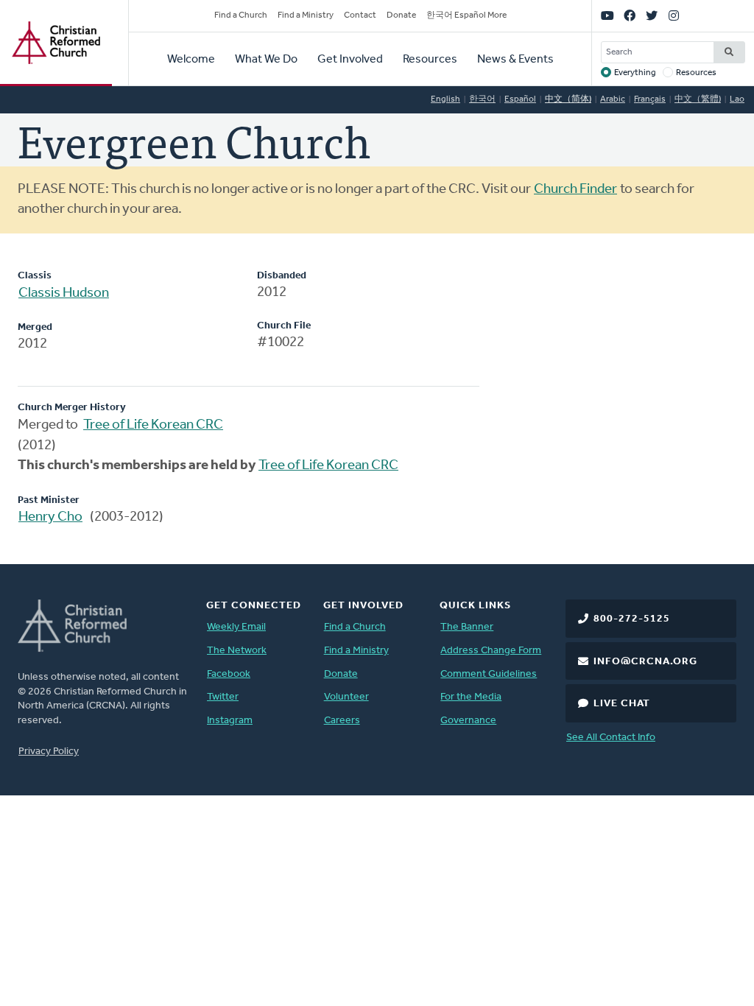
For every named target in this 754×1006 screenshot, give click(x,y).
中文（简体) (568, 99)
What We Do (266, 60)
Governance (468, 720)
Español (520, 99)
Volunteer (346, 697)
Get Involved (350, 60)
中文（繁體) (697, 99)
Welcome (191, 60)
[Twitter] (651, 16)
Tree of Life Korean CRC (153, 425)
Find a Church (240, 15)
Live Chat (621, 703)
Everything (635, 72)
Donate (401, 15)
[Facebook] (629, 16)
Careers (342, 720)
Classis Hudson (63, 293)
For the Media (470, 697)
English (445, 99)
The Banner (466, 627)
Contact (360, 15)
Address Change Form (490, 650)
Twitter (223, 697)
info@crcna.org (645, 661)
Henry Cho (50, 517)
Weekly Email (236, 627)
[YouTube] (607, 16)
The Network (237, 650)
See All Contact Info (610, 737)
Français (650, 99)
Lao (737, 99)
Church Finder (575, 190)
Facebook (228, 674)
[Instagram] (673, 16)
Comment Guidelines (488, 674)
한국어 (482, 99)
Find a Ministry (306, 15)
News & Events (515, 60)
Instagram (230, 720)
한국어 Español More (466, 15)
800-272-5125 (631, 619)
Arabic (612, 99)
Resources (430, 60)
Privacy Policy (48, 751)
